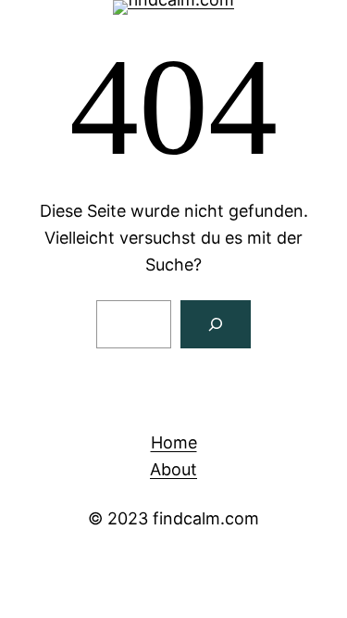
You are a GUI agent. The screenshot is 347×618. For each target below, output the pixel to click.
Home (174, 442)
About (173, 469)
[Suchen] (215, 324)
